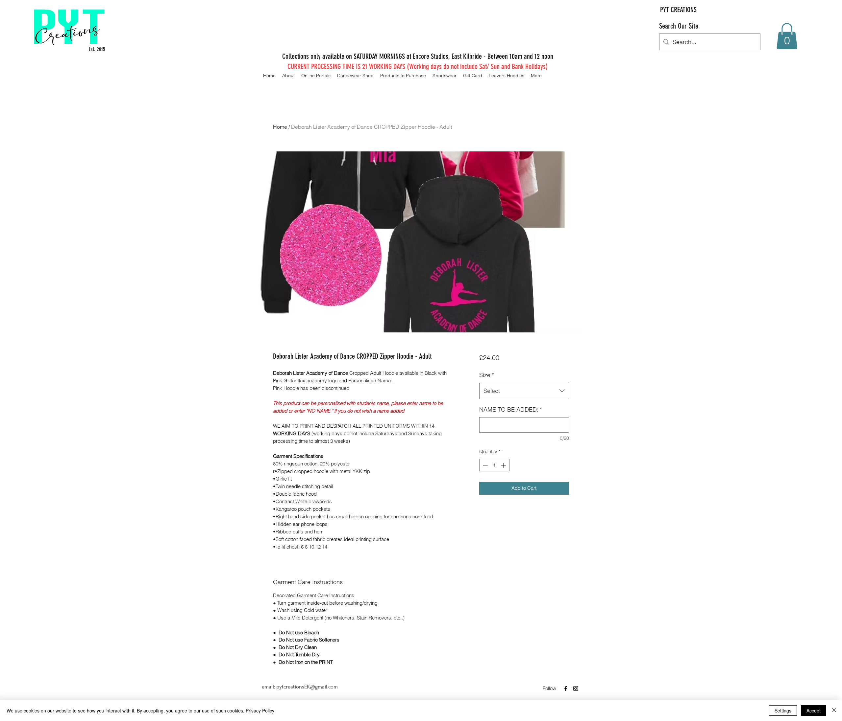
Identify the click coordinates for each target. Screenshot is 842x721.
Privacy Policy (260, 710)
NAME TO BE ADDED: (510, 409)
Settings (783, 710)
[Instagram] (575, 688)
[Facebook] (565, 688)
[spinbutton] (494, 465)
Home (280, 127)
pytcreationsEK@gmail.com (307, 687)
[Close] (834, 710)
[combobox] (524, 391)
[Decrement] (484, 465)
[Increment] (504, 465)
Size (486, 375)
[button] (787, 36)
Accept (813, 710)
